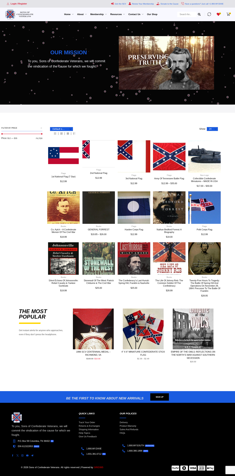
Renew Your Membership (143, 4)
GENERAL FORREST (98, 229)
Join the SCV (120, 4)
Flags (63, 173)
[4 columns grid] (67, 133)
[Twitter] (17, 455)
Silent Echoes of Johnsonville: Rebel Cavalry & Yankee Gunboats (63, 283)
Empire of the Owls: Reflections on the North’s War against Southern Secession (193, 355)
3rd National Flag (134, 178)
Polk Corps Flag (204, 229)
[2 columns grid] (55, 133)
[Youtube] (27, 455)
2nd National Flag (98, 173)
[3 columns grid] (61, 133)
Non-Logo (204, 175)
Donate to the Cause (169, 4)
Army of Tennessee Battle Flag (169, 178)
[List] (74, 133)
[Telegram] (32, 455)
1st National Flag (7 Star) (63, 176)
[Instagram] (22, 455)
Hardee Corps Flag (134, 229)
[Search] (199, 14)
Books (63, 226)
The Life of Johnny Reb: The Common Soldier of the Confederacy (169, 283)
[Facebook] (13, 455)
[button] (17, 4)
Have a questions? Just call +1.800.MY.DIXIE (204, 4)
